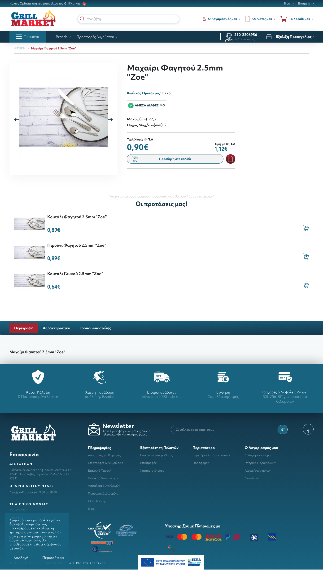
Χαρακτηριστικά (56, 327)
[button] (82, 19)
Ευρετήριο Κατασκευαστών (211, 455)
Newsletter (252, 478)
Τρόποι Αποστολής (95, 327)
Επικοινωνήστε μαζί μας (156, 455)
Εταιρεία (304, 3)
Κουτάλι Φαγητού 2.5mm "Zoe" (77, 216)
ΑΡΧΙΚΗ (20, 48)
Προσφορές (200, 463)
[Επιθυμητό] (230, 159)
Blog (287, 3)
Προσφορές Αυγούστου (95, 36)
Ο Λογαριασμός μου (258, 455)
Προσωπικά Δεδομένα (103, 493)
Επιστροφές (148, 463)
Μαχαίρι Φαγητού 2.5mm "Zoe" (53, 48)
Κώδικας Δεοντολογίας (103, 478)
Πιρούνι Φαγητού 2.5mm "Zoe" (76, 245)
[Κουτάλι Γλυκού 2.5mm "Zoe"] (29, 280)
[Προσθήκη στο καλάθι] (306, 228)
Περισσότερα (53, 557)
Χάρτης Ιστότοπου (152, 471)
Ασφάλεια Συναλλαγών (104, 486)
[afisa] (171, 562)
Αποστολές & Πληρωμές (104, 455)
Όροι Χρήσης (97, 501)
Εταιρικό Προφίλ (99, 471)
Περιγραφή (23, 327)
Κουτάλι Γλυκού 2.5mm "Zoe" (75, 273)
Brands (61, 36)
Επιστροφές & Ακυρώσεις (105, 463)
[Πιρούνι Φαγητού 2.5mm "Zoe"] (29, 251)
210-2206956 (245, 34)
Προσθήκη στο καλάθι (175, 159)
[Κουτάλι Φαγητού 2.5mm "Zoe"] (29, 223)
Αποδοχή (20, 557)
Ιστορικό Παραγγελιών (260, 463)
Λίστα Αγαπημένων (258, 471)
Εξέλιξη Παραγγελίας (294, 36)
